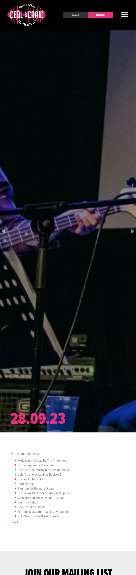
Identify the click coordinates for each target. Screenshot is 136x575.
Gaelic (75, 14)
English (100, 14)
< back (14, 522)
